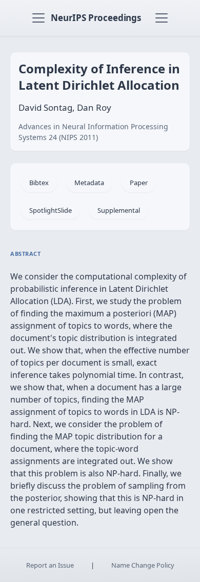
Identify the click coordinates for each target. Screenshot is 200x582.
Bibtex (39, 182)
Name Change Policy (142, 565)
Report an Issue (50, 565)
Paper (139, 182)
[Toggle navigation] (38, 18)
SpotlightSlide (50, 210)
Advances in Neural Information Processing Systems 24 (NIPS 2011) (93, 132)
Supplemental (118, 210)
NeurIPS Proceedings (96, 18)
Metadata (89, 182)
